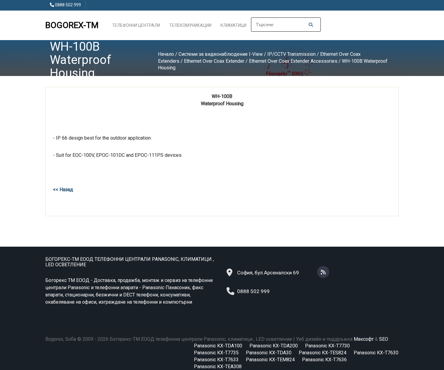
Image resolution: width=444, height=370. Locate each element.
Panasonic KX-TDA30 (268, 353)
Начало (166, 54)
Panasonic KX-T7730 (327, 346)
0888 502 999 (68, 4)
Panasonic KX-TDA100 (218, 346)
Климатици (233, 25)
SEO (383, 339)
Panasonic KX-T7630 (376, 353)
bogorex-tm (71, 25)
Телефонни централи (136, 25)
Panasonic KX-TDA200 (273, 346)
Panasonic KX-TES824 (322, 353)
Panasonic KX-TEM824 (270, 359)
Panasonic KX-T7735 (216, 353)
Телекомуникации (190, 25)
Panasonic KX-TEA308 (218, 366)
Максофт (364, 339)
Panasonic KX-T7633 (216, 359)
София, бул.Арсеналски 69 (268, 273)
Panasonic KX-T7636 (324, 359)
